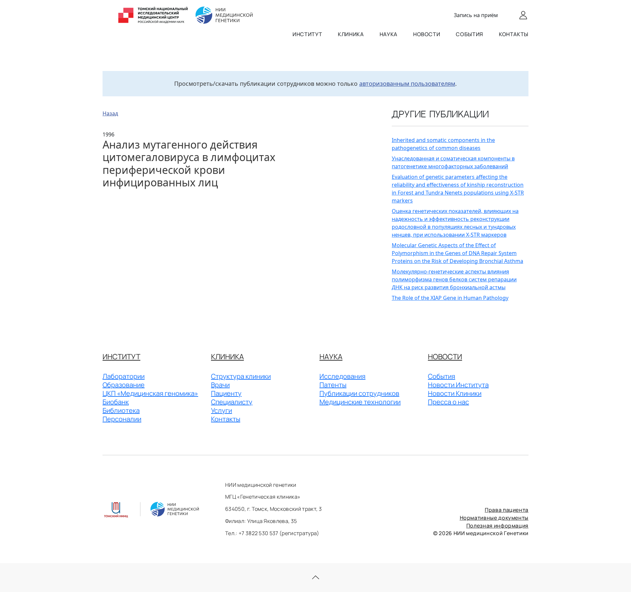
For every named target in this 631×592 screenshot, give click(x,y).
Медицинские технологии (360, 401)
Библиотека (121, 410)
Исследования (342, 376)
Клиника (350, 34)
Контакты (513, 34)
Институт (307, 34)
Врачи (220, 384)
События (469, 34)
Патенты (332, 384)
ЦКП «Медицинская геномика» (150, 393)
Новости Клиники (454, 393)
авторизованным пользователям (407, 83)
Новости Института (458, 384)
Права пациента (506, 509)
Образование (124, 384)
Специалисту (231, 401)
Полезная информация (497, 525)
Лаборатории (124, 376)
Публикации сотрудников (359, 393)
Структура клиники (241, 376)
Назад (110, 113)
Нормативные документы (494, 517)
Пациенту (226, 393)
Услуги (221, 410)
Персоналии (122, 418)
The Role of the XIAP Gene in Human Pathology (450, 297)
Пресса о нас (448, 401)
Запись (476, 15)
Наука (388, 34)
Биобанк (116, 401)
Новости (426, 34)
